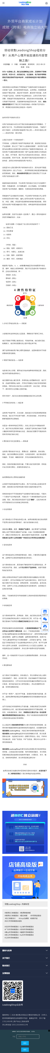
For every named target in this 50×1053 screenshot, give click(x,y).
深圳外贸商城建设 (27, 929)
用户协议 (17, 1021)
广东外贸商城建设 (12, 929)
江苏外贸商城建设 (12, 937)
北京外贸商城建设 (12, 926)
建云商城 (24, 915)
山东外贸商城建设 (27, 935)
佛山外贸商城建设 (12, 932)
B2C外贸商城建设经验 (14, 921)
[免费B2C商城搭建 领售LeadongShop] (25, 832)
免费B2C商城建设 (12, 913)
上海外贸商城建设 (27, 926)
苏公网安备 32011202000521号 (15, 1024)
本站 (27, 67)
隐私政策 (25, 1021)
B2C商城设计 (11, 918)
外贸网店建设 (36, 915)
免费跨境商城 (26, 913)
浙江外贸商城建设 (12, 935)
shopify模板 (24, 918)
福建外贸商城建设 (27, 932)
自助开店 (34, 918)
